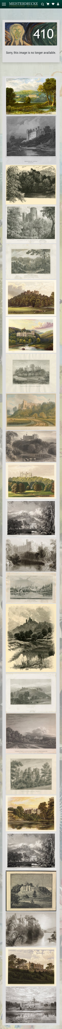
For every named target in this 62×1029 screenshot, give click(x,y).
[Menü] (4, 4)
